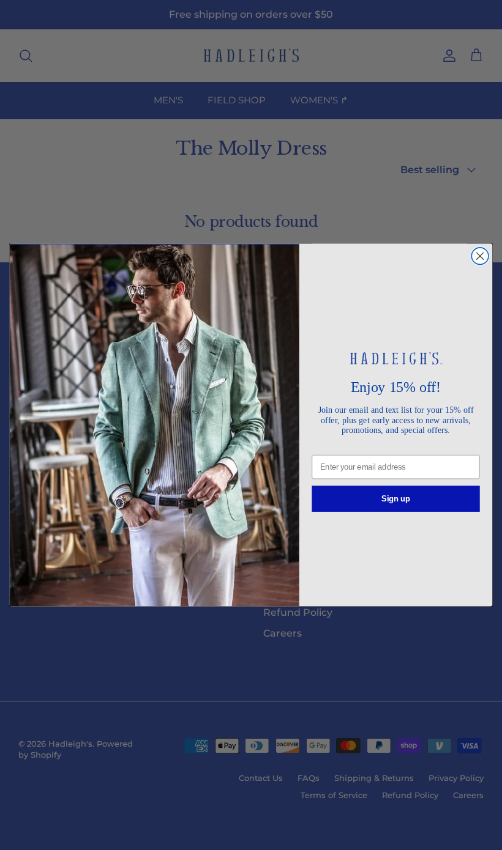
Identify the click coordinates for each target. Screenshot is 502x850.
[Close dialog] (480, 256)
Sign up (395, 498)
